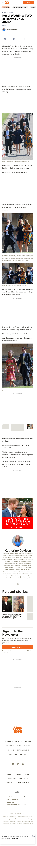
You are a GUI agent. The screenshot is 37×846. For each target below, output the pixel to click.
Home (4, 12)
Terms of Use (5, 652)
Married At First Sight (20, 7)
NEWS (19, 745)
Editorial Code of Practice (18, 782)
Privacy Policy (26, 650)
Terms (26, 774)
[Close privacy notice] (33, 836)
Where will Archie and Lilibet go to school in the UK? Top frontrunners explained (12, 616)
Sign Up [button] (28, 2)
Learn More (15, 838)
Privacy (18, 774)
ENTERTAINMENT (23, 750)
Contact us (23, 778)
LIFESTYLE (13, 754)
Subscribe (12, 778)
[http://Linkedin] (17, 584)
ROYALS (33, 7)
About (9, 774)
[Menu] (2, 2)
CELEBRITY (10, 745)
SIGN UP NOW (17, 647)
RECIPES (27, 745)
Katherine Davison (12, 29)
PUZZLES (23, 754)
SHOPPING (10, 750)
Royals (11, 12)
